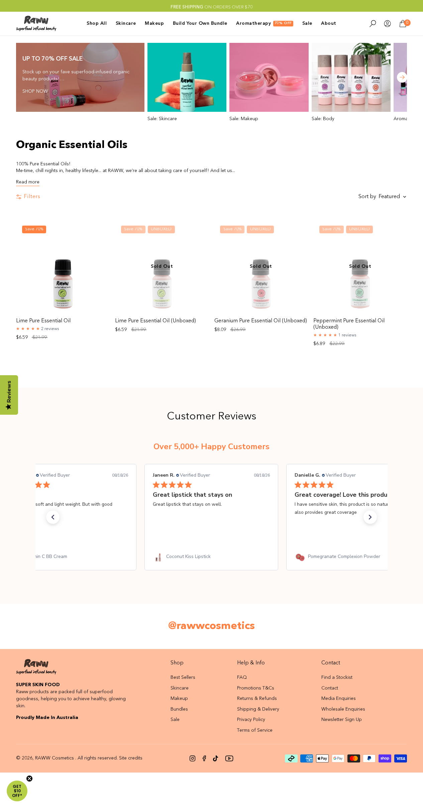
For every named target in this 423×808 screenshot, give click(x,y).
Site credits (130, 758)
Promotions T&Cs (255, 688)
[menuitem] (99, 23)
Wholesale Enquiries (343, 709)
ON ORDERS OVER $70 (212, 6)
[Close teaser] (29, 778)
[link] (69, 556)
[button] (53, 517)
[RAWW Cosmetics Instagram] (193, 758)
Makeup (179, 698)
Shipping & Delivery (258, 709)
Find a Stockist (336, 677)
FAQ (242, 677)
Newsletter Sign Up (341, 719)
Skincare (180, 688)
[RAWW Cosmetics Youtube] (229, 758)
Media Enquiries (338, 698)
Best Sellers (183, 677)
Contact (329, 688)
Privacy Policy (251, 719)
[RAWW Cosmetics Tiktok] (215, 758)
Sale (175, 719)
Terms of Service (255, 730)
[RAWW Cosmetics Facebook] (204, 758)
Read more (27, 182)
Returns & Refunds (257, 698)
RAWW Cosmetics (54, 758)
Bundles (179, 709)
